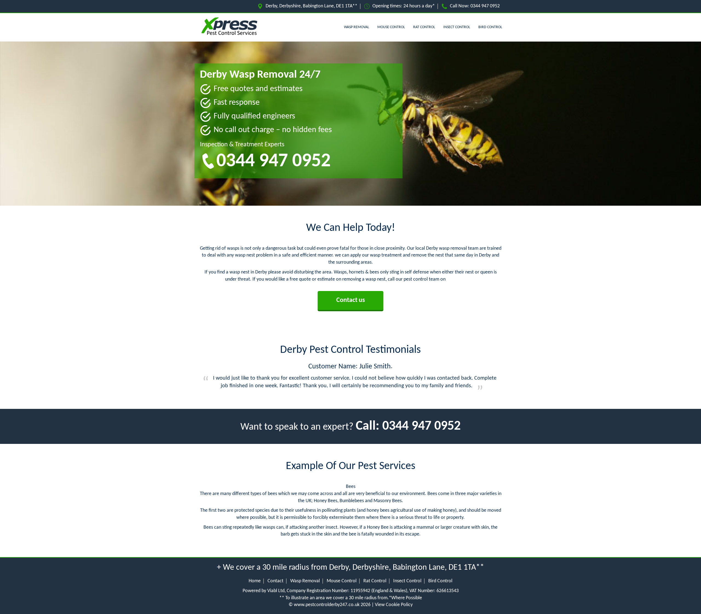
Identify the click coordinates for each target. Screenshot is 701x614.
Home (255, 581)
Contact (275, 581)
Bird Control (490, 27)
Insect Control (456, 27)
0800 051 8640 (461, 279)
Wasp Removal (356, 27)
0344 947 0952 (485, 6)
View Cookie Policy (394, 604)
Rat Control (424, 27)
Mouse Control (391, 27)
